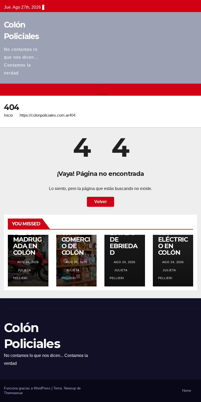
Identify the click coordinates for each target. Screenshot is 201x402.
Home (186, 391)
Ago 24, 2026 (124, 262)
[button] (193, 89)
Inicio (8, 115)
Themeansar (13, 393)
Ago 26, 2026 (28, 262)
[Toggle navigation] (102, 90)
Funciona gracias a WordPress (28, 388)
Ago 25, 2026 (76, 262)
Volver (100, 201)
